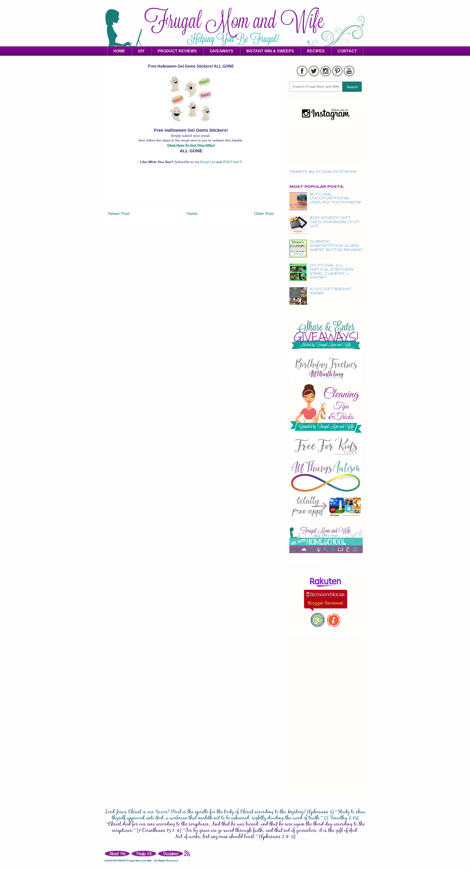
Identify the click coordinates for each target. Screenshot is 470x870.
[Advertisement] (191, 190)
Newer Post (118, 213)
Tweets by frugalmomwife (323, 172)
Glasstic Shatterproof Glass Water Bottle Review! (336, 246)
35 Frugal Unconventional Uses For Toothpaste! (335, 198)
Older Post (264, 213)
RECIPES (316, 51)
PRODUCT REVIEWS (177, 51)
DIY (141, 51)
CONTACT (347, 51)
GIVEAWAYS (221, 51)
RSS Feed (231, 162)
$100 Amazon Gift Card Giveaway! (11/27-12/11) (335, 222)
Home (192, 213)
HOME (119, 51)
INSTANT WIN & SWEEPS (270, 51)
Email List (208, 162)
